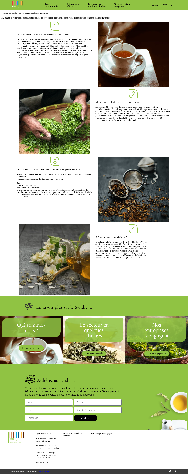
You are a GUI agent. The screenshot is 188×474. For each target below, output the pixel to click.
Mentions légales (44, 471)
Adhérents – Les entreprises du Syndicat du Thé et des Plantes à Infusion (47, 455)
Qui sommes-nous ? (72, 5)
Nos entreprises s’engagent (122, 5)
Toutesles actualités (51, 5)
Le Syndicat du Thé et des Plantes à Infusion (46, 439)
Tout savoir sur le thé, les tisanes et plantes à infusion (47, 446)
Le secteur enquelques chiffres (97, 5)
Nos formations (42, 462)
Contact (155, 5)
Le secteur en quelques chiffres (73, 434)
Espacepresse (164, 5)
